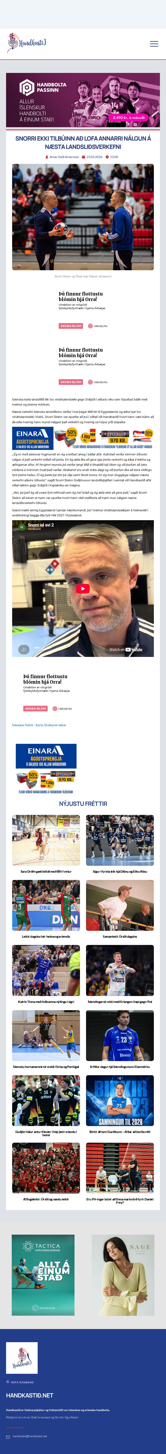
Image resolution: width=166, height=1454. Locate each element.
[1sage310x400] (123, 1275)
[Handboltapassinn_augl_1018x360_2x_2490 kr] (83, 100)
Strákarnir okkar (55, 725)
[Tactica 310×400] (43, 1275)
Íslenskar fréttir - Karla (27, 725)
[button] (154, 44)
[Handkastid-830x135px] (83, 438)
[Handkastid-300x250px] (46, 769)
